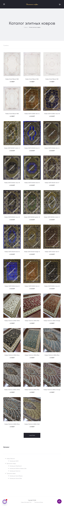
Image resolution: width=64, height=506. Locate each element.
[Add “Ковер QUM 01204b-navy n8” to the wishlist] (19, 158)
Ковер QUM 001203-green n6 (32, 217)
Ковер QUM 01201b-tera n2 (32, 286)
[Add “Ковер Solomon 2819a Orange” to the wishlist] (58, 296)
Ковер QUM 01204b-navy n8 (12, 182)
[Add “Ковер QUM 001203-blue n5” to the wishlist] (19, 227)
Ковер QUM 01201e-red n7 (52, 251)
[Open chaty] (4, 501)
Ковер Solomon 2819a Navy (12, 355)
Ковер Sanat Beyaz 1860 (12, 113)
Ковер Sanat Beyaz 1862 (32, 79)
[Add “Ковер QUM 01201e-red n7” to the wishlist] (58, 227)
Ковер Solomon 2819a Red (32, 320)
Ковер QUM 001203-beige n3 (32, 251)
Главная (26, 27)
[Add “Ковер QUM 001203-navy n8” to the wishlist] (19, 192)
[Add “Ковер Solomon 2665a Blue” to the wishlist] (58, 330)
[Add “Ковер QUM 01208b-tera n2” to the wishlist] (39, 89)
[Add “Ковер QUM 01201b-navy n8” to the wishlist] (58, 261)
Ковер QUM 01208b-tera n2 (31, 113)
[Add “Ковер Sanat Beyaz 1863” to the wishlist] (19, 54)
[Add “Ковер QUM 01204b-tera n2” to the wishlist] (58, 123)
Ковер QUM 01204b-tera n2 (51, 148)
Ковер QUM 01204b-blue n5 (32, 182)
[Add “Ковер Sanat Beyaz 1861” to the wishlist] (58, 54)
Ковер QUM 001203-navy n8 (12, 217)
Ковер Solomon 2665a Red (32, 389)
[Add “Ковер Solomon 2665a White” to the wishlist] (19, 365)
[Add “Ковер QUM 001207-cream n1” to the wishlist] (19, 123)
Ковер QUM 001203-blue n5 (12, 251)
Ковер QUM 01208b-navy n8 (52, 113)
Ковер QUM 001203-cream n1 (52, 217)
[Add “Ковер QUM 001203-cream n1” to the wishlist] (58, 192)
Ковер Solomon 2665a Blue (52, 355)
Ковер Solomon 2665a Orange (52, 389)
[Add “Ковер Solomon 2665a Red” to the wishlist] (39, 365)
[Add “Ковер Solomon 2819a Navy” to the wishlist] (19, 330)
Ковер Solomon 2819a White (12, 320)
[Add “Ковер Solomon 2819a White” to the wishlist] (19, 296)
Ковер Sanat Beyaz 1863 (12, 79)
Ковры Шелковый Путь (26, 502)
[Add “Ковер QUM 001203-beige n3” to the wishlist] (39, 227)
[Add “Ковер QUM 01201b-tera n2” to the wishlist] (39, 261)
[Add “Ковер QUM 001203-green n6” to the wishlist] (39, 192)
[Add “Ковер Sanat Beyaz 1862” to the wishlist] (39, 54)
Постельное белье (38, 502)
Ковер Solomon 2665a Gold (32, 424)
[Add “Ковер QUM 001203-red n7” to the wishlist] (58, 158)
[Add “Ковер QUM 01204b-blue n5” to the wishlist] (39, 158)
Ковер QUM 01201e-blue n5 (12, 286)
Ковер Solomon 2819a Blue (32, 355)
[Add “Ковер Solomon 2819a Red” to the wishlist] (39, 296)
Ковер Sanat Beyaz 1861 (51, 79)
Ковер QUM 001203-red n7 (52, 182)
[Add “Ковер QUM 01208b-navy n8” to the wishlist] (58, 89)
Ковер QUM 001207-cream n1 (12, 148)
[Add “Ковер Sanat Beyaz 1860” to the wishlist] (19, 89)
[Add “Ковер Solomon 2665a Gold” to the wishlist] (39, 399)
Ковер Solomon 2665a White (12, 389)
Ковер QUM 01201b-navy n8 (52, 286)
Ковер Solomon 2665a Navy (12, 424)
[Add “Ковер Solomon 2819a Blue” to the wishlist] (39, 330)
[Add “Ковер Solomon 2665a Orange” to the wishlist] (58, 365)
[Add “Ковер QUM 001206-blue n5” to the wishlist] (39, 123)
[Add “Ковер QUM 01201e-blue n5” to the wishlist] (19, 261)
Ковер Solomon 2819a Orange (52, 320)
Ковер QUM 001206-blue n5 (32, 148)
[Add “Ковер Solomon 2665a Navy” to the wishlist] (19, 399)
